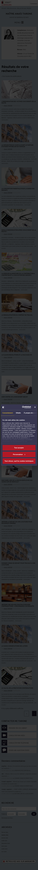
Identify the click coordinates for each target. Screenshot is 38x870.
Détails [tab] (18, 413)
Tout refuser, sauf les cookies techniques (19, 461)
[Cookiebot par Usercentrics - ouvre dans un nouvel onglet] (23, 407)
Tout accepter (19, 448)
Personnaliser (18, 454)
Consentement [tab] (7, 413)
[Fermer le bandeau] (35, 407)
